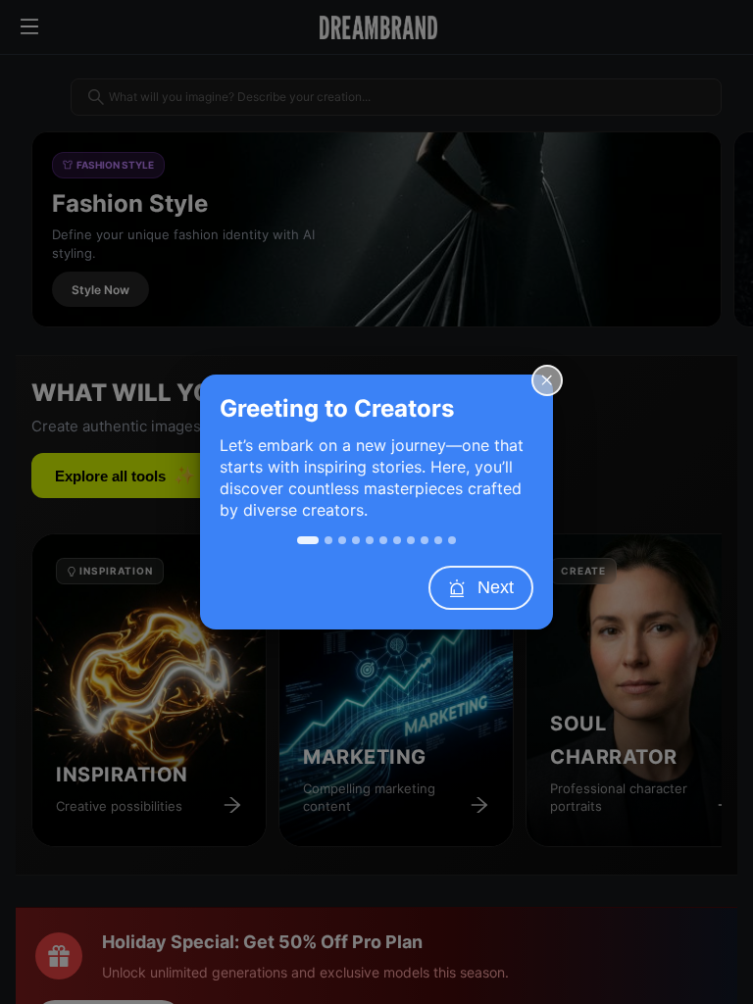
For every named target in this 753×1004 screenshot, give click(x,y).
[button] (547, 380)
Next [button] (495, 587)
